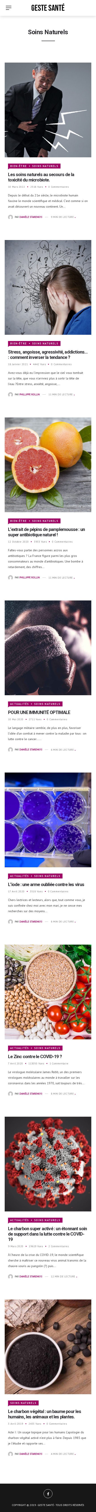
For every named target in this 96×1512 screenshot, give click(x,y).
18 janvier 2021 (18, 364)
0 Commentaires (58, 186)
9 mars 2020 (15, 1246)
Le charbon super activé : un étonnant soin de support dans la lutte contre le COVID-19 (47, 1234)
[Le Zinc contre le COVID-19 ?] (48, 991)
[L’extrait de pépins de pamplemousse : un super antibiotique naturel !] (48, 464)
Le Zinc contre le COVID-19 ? (35, 1056)
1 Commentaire (59, 1063)
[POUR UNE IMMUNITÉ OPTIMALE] (48, 647)
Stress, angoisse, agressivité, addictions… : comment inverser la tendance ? (48, 354)
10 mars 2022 (16, 186)
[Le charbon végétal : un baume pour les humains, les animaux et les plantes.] (48, 1346)
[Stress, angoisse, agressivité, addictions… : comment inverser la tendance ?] (48, 287)
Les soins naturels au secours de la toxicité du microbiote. (41, 177)
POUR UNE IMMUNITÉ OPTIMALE (39, 712)
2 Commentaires (58, 1246)
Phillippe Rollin (29, 394)
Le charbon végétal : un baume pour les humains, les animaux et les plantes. (44, 1414)
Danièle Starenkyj (30, 217)
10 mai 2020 (15, 719)
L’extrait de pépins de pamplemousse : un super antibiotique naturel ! (46, 532)
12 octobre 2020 (18, 541)
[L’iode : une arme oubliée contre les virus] (48, 819)
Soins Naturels (45, 166)
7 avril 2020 (15, 1063)
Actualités (19, 703)
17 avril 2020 (16, 891)
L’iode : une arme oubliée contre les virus (46, 884)
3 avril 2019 (15, 1423)
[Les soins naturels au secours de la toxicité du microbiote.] (48, 109)
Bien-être (18, 166)
